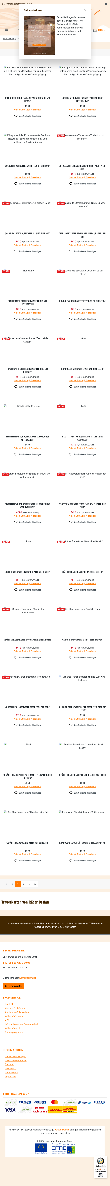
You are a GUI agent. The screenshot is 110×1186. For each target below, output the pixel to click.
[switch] (100, 1175)
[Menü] (105, 1157)
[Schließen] (85, 10)
